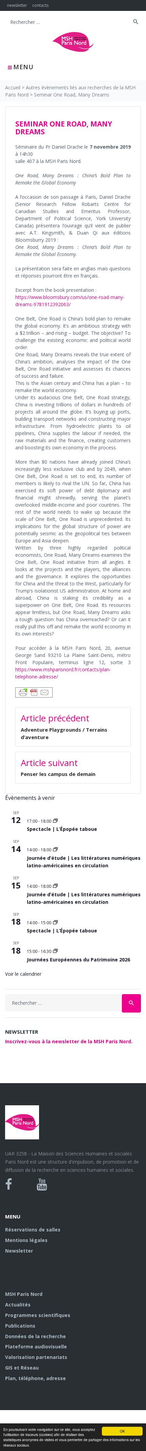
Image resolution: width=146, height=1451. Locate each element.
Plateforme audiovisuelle (36, 1346)
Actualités (18, 1304)
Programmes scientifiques (37, 1315)
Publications (20, 1325)
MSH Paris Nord (23, 1294)
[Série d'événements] (55, 821)
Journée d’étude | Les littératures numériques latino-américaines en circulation (84, 862)
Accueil (12, 87)
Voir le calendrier (23, 974)
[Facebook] (8, 1184)
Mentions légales (26, 1240)
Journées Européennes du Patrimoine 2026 (78, 959)
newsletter (17, 5)
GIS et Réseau (22, 1367)
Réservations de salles (32, 1229)
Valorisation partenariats (36, 1357)
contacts (40, 5)
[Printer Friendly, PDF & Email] (34, 692)
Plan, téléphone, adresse (35, 1378)
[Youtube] (42, 1184)
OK (122, 1431)
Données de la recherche (35, 1336)
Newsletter (19, 1250)
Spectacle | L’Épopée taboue (62, 829)
